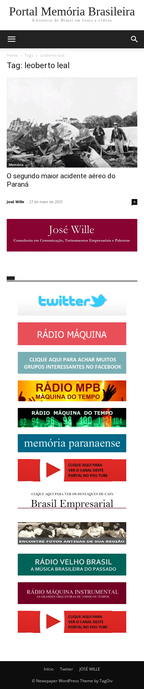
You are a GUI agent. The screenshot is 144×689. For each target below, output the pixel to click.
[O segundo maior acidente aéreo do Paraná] (72, 122)
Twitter (66, 669)
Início (49, 669)
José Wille (15, 201)
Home (12, 55)
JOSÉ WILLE (89, 669)
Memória (16, 164)
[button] (11, 39)
